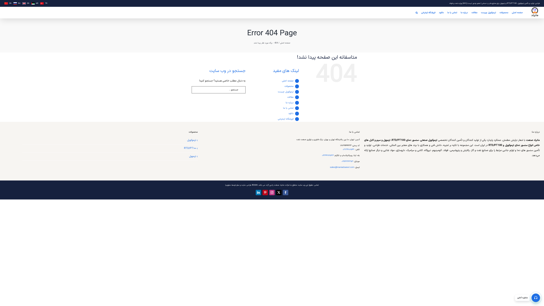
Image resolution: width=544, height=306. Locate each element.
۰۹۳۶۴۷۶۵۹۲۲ (328, 155)
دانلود (291, 113)
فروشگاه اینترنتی (285, 119)
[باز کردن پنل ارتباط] (536, 298)
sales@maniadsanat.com (342, 167)
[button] (417, 12)
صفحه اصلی (287, 81)
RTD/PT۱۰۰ (190, 148)
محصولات (289, 86)
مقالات (290, 97)
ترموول (192, 156)
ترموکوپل (191, 140)
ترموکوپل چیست (285, 92)
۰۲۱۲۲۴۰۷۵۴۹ (348, 149)
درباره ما (289, 102)
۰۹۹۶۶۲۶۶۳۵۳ (347, 161)
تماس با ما (288, 108)
